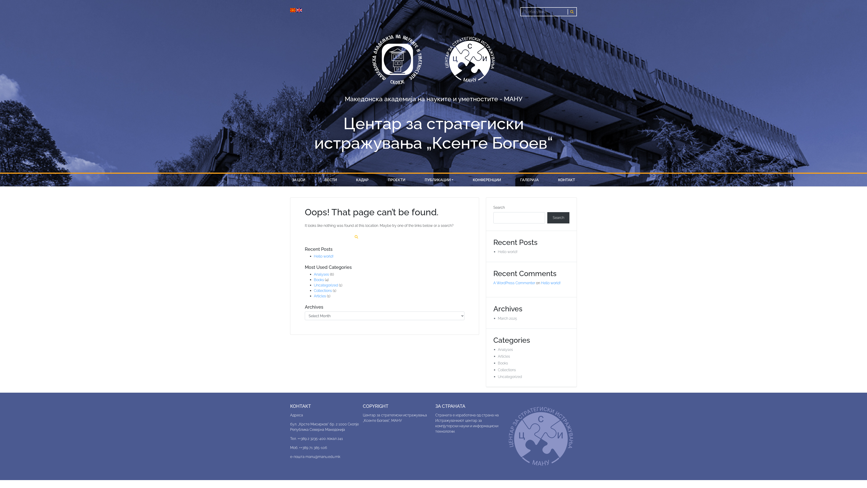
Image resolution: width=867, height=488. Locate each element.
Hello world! (323, 256)
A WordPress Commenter (514, 283)
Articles (320, 296)
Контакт (566, 180)
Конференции (487, 180)
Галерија (529, 180)
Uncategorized (326, 285)
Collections (323, 291)
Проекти (396, 180)
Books (319, 280)
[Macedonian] (293, 10)
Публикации (438, 180)
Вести (331, 180)
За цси (298, 180)
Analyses (321, 274)
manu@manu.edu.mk (322, 457)
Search (499, 207)
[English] (299, 10)
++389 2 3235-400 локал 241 (320, 438)
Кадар (362, 180)
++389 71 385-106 (313, 448)
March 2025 (507, 318)
